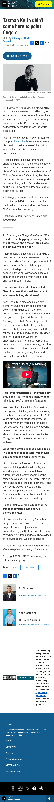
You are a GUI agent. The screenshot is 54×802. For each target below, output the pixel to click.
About (8, 741)
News (15, 567)
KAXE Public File (13, 765)
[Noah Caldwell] (9, 617)
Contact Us (11, 747)
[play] (4, 798)
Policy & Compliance (15, 759)
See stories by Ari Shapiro (33, 595)
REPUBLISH (25, 677)
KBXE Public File (13, 771)
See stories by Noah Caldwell (34, 624)
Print (47, 42)
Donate (45, 4)
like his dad (19, 141)
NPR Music (31, 567)
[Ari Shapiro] (9, 592)
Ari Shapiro (17, 38)
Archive (9, 753)
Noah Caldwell (28, 613)
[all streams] (50, 798)
